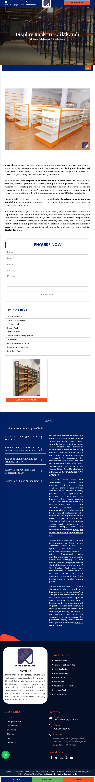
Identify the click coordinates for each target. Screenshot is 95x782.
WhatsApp (48, 779)
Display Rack (12, 339)
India (77, 622)
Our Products (12, 725)
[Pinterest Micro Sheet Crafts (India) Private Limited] (61, 758)
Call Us (17, 779)
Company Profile (13, 721)
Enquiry (79, 779)
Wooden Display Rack (26, 399)
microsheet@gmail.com (14, 5)
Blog (8, 738)
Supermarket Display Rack (18, 343)
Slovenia (66, 472)
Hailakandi (45, 39)
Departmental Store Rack (18, 347)
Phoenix (75, 472)
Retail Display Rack (61, 669)
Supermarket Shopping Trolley (20, 335)
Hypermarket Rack (61, 673)
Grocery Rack (12, 328)
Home (35, 39)
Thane (58, 625)
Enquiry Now (77, 2)
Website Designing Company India (61, 774)
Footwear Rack (59, 690)
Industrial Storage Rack (16, 320)
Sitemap (10, 734)
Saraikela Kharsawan (66, 531)
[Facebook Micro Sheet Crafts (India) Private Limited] (51, 758)
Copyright (8, 771)
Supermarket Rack (15, 316)
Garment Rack (13, 324)
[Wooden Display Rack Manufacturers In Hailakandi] (26, 377)
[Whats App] (5, 755)
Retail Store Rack (14, 351)
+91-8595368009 (62, 728)
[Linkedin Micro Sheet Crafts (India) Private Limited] (71, 758)
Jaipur (76, 529)
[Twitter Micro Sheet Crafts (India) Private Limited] (56, 758)
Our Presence (12, 730)
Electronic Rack (13, 332)
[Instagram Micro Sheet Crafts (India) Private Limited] (66, 758)
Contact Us (11, 742)
